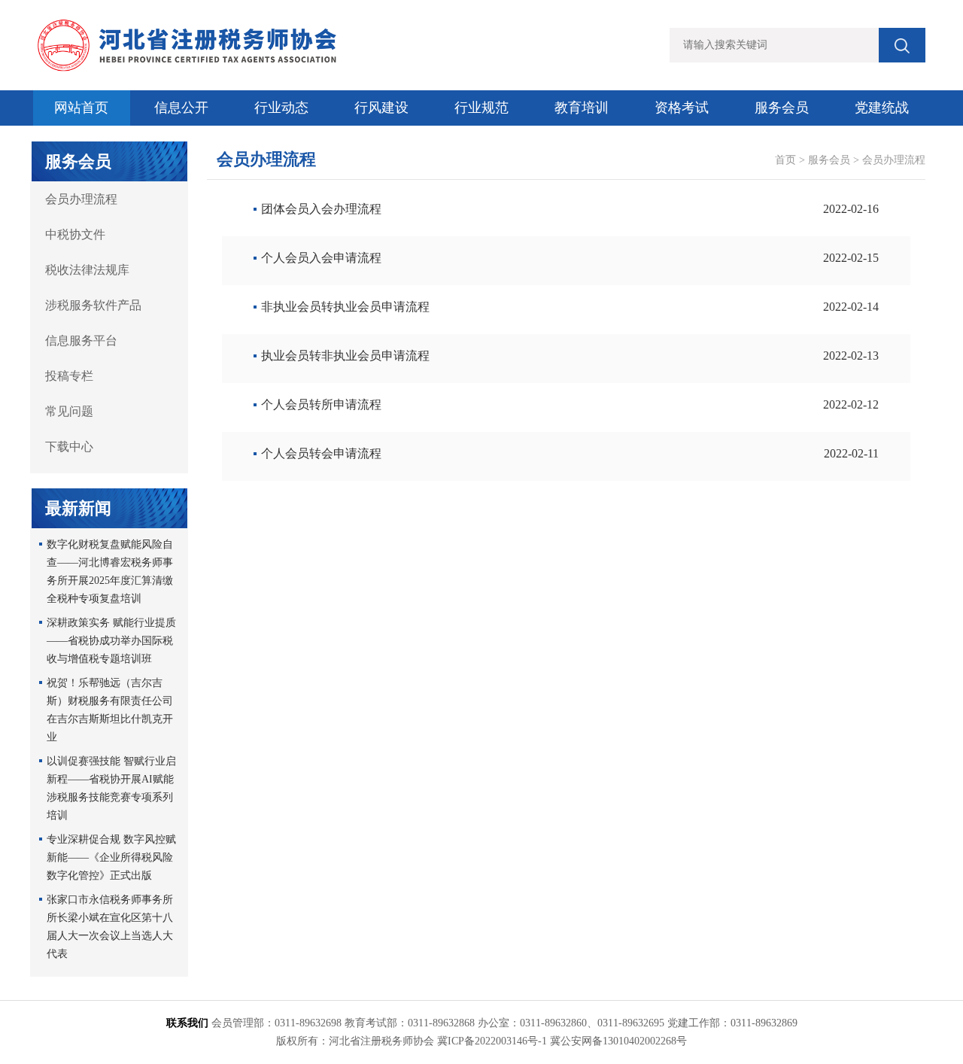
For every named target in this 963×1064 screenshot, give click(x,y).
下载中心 (69, 446)
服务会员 (782, 107)
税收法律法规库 (87, 269)
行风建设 (381, 107)
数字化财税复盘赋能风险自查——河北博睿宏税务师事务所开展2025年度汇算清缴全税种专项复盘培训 (110, 571)
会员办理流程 (81, 199)
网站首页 (81, 107)
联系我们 (187, 1023)
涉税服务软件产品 (93, 305)
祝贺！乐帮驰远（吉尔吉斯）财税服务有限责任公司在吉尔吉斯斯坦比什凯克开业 (110, 710)
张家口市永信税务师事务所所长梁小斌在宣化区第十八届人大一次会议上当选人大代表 (110, 926)
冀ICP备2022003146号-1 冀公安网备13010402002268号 (562, 1041)
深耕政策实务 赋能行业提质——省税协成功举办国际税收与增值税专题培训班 (111, 640)
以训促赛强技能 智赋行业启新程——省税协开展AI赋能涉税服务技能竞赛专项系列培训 (111, 788)
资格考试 (682, 107)
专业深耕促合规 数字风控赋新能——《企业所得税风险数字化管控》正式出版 (111, 857)
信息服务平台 (81, 340)
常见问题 (69, 411)
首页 (785, 160)
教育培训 (581, 107)
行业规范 (481, 107)
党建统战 (882, 107)
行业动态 (281, 107)
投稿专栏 (69, 375)
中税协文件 (75, 234)
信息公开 (181, 107)
